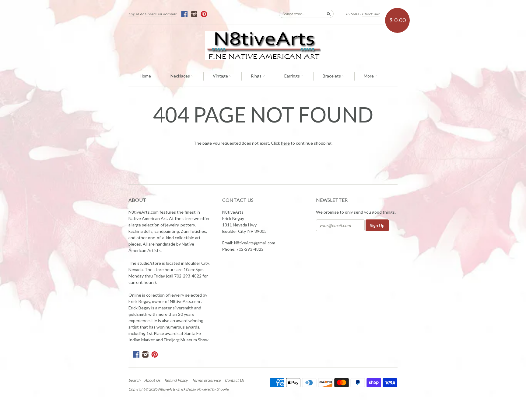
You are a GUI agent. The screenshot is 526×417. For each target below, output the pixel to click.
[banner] (263, 45)
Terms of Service (206, 380)
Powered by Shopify (212, 389)
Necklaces (180, 75)
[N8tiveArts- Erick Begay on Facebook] (184, 14)
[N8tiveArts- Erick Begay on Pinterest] (204, 14)
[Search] (329, 14)
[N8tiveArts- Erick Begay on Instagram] (194, 14)
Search (134, 380)
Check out (371, 14)
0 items (352, 14)
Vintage (221, 75)
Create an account (161, 14)
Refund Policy (176, 380)
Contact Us (234, 380)
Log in (133, 14)
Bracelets (332, 75)
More (369, 75)
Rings (256, 75)
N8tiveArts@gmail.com (254, 242)
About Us (152, 380)
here (285, 143)
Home (145, 75)
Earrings (292, 75)
